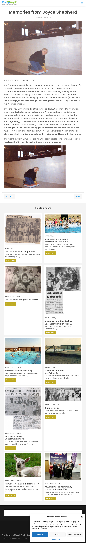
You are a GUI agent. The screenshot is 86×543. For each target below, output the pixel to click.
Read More (10, 261)
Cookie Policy (56, 539)
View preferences (75, 534)
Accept (40, 534)
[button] (82, 517)
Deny (57, 534)
